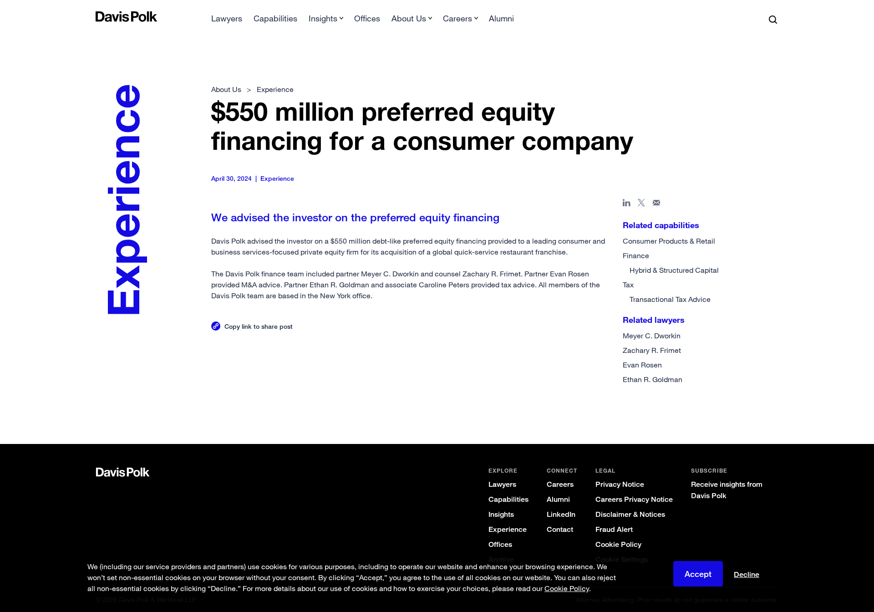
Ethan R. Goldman (652, 379)
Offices (367, 18)
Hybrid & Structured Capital (674, 270)
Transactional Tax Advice (670, 299)
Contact (560, 529)
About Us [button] (408, 18)
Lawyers (226, 18)
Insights (501, 514)
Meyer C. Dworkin (652, 335)
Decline (746, 575)
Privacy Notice (619, 484)
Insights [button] (323, 18)
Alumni (501, 18)
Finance (636, 255)
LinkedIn (561, 514)
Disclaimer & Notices (630, 514)
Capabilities (275, 18)
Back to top (731, 407)
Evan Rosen (642, 364)
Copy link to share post (258, 326)
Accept (698, 574)
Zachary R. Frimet (652, 350)
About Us (226, 89)
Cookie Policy (618, 544)
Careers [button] (457, 18)
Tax (628, 284)
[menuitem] (226, 21)
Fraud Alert (614, 529)
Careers (560, 484)
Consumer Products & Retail (669, 240)
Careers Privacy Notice (634, 499)
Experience (507, 529)
